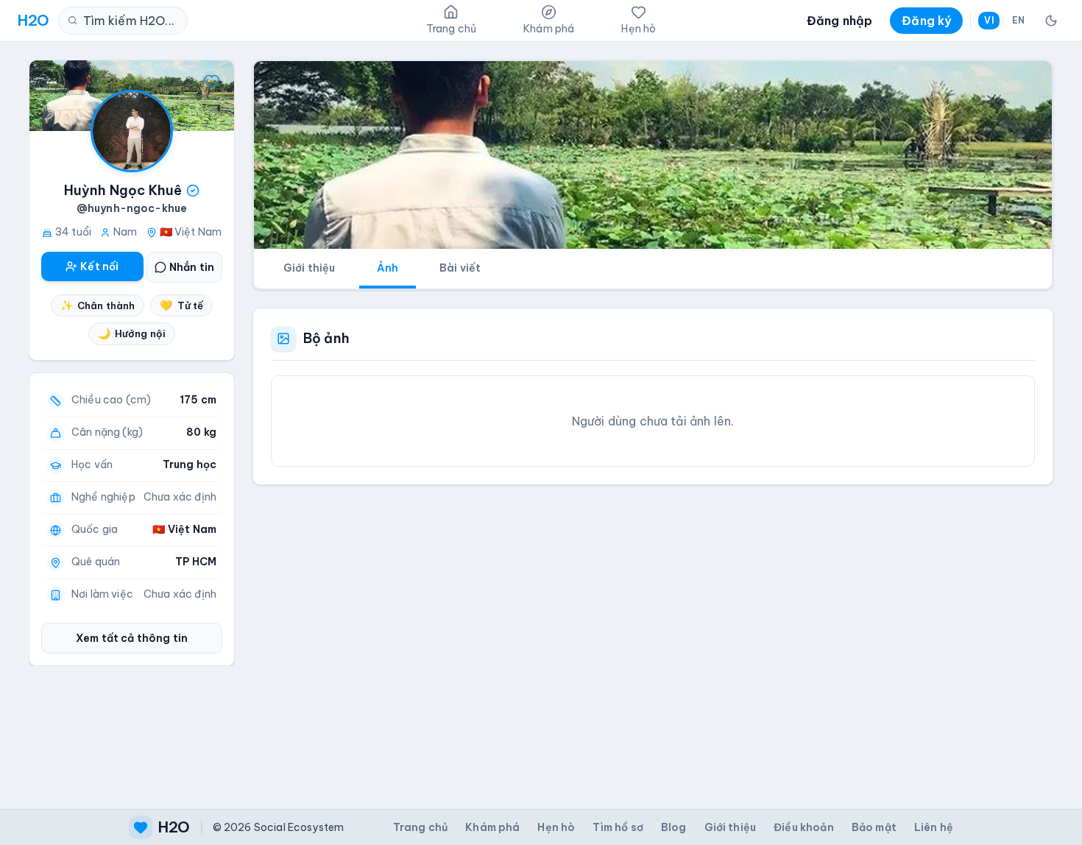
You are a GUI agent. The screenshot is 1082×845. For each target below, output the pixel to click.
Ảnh (387, 268)
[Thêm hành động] (51, 82)
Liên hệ (933, 827)
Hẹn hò (556, 827)
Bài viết (460, 268)
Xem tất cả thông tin (132, 638)
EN (1018, 20)
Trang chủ (420, 827)
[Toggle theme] (1051, 20)
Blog (674, 827)
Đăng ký (926, 20)
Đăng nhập (839, 20)
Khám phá (492, 827)
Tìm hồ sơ (618, 827)
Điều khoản (804, 827)
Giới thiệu (309, 268)
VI (988, 20)
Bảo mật (874, 827)
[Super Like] (212, 82)
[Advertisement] (652, 635)
